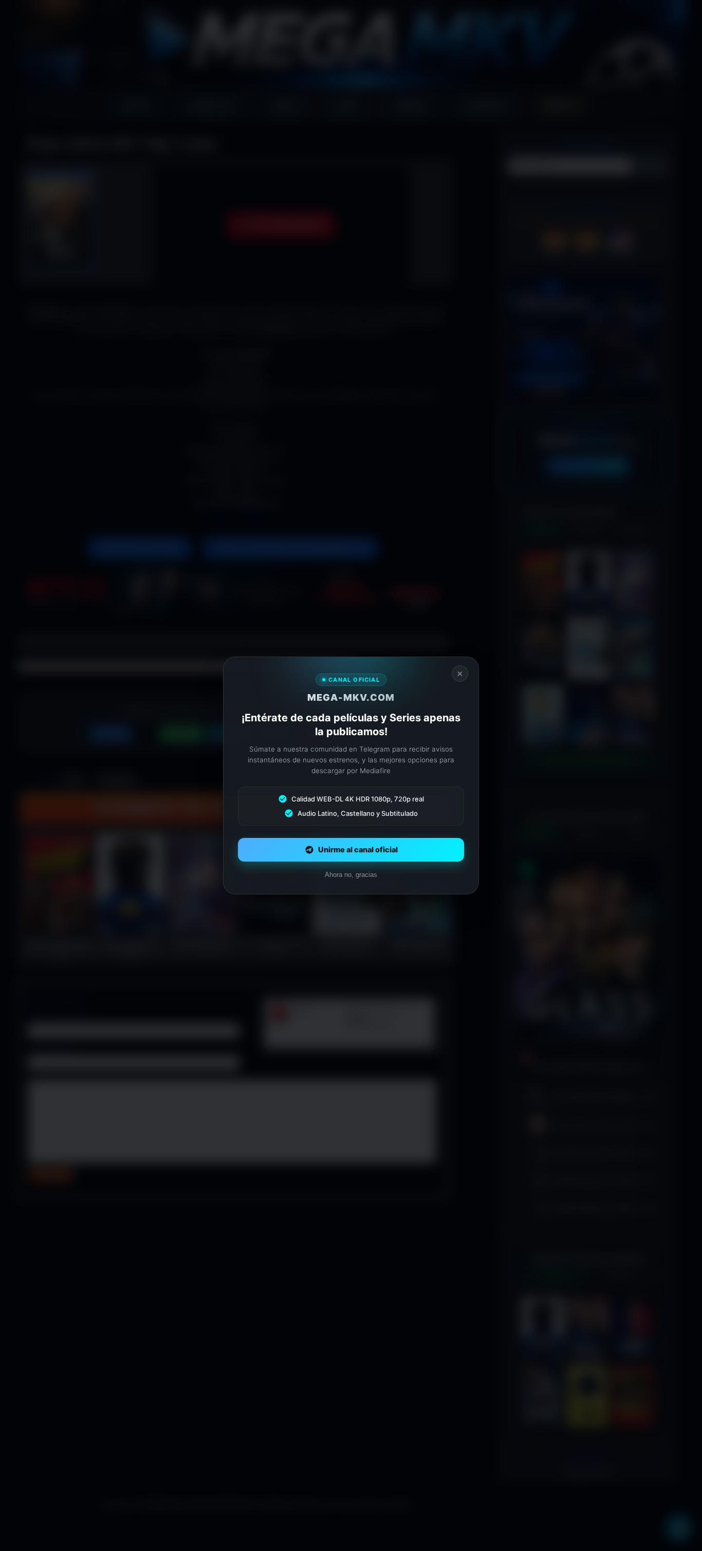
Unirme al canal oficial (358, 849)
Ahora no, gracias (351, 875)
